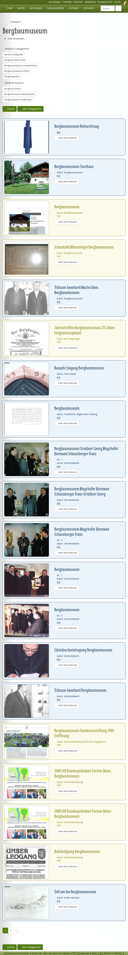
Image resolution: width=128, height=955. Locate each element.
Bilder (21, 8)
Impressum (90, 2)
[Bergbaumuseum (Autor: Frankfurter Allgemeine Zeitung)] (29, 419)
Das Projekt (55, 2)
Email (94, 953)
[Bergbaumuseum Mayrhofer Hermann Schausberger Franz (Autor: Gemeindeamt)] (29, 540)
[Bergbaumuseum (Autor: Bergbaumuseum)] (29, 217)
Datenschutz (105, 2)
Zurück (10, 108)
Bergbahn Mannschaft (14, 60)
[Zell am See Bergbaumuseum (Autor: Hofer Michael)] (29, 902)
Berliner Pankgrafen (13, 54)
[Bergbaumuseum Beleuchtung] (29, 137)
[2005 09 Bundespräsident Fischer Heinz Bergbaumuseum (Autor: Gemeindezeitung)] (29, 781)
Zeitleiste (89, 8)
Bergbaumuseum (12, 88)
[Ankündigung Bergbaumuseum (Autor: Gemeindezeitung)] (29, 862)
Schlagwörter (55, 8)
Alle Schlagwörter (31, 108)
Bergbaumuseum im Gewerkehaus (20, 65)
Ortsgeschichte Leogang (121, 2)
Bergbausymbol (12, 76)
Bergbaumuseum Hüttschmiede (19, 94)
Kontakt (78, 2)
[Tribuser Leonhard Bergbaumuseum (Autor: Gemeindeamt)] (29, 701)
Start (9, 8)
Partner (67, 2)
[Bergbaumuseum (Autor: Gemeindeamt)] (29, 580)
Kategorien (36, 8)
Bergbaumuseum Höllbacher (18, 99)
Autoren (73, 8)
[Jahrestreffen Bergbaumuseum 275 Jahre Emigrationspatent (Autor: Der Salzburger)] (29, 338)
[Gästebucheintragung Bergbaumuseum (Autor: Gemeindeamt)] (29, 660)
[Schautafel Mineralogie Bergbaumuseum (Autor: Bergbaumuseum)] (29, 258)
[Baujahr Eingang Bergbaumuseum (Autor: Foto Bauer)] (29, 378)
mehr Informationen (67, 138)
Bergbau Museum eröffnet (16, 71)
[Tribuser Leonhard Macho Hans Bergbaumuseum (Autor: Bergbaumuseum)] (29, 298)
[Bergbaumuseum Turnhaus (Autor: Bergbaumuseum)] (29, 177)
